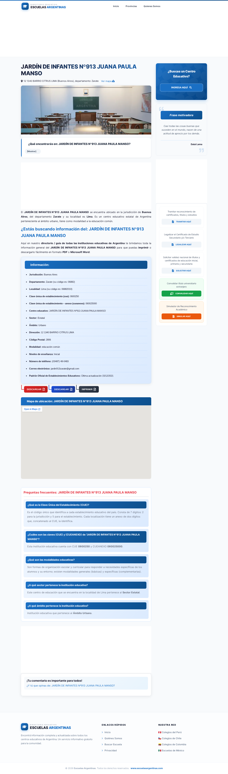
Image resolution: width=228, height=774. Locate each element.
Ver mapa (106, 81)
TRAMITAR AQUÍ (183, 221)
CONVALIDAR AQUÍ (184, 293)
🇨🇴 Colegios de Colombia (172, 744)
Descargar (34, 389)
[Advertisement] (114, 35)
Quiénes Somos (113, 738)
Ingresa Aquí (179, 87)
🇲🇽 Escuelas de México (171, 750)
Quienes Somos (152, 6)
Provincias (131, 6)
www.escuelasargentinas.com (147, 768)
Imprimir (87, 389)
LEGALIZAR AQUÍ (183, 244)
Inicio (116, 6)
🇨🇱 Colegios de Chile (169, 738)
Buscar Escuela (113, 744)
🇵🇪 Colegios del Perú (170, 732)
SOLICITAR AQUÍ (183, 270)
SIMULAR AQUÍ (183, 316)
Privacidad (111, 750)
